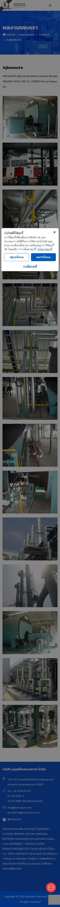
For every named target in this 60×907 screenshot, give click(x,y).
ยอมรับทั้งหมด (43, 257)
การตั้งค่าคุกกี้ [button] (30, 266)
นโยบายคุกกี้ (45, 249)
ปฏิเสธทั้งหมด (17, 257)
